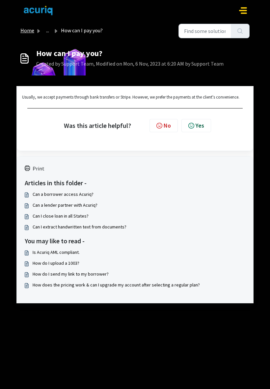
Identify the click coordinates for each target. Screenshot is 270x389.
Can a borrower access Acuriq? (63, 194)
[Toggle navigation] (243, 10)
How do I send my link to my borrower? (71, 274)
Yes (200, 125)
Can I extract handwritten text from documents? (79, 227)
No (167, 125)
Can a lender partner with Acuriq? (65, 205)
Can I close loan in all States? (61, 216)
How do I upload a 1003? (56, 263)
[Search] (240, 31)
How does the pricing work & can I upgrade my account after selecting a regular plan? (116, 285)
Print (38, 168)
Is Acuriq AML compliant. (56, 252)
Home (27, 30)
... (47, 30)
